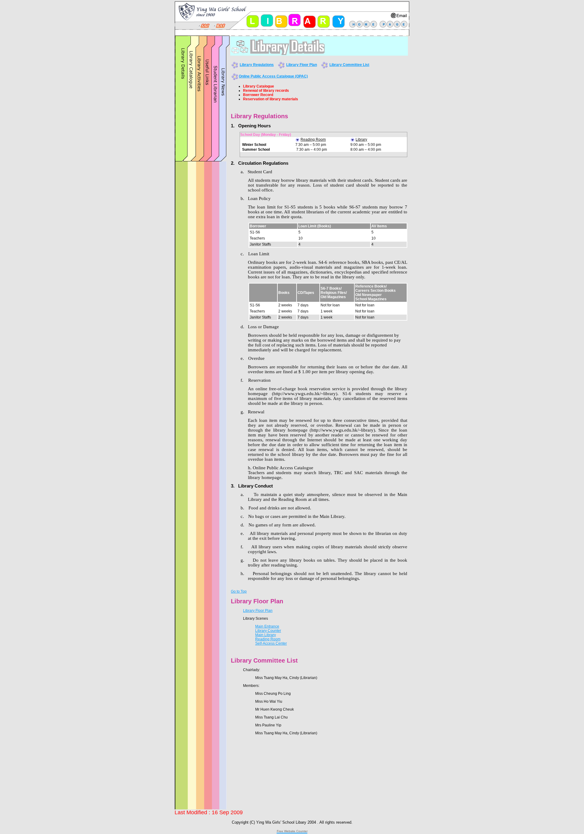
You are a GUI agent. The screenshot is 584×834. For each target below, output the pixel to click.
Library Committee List (349, 65)
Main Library (265, 635)
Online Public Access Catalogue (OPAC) (273, 76)
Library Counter (268, 631)
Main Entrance (267, 626)
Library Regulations (257, 65)
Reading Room (267, 639)
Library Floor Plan (301, 65)
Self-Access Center (271, 643)
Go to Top (239, 591)
